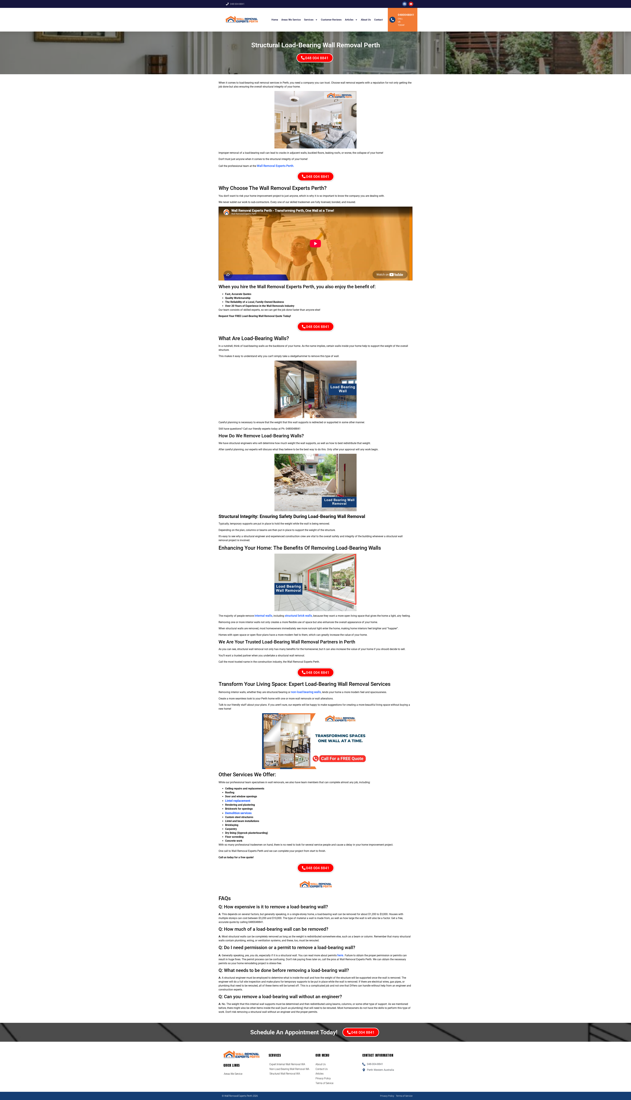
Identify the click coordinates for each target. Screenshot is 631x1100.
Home (274, 19)
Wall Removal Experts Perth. (275, 166)
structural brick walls (298, 615)
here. (340, 955)
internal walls (263, 615)
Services (309, 19)
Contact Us (322, 1069)
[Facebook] (404, 4)
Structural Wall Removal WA (284, 1073)
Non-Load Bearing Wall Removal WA (289, 1069)
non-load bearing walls (306, 692)
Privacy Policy (323, 1078)
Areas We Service (291, 19)
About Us (366, 19)
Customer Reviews (331, 19)
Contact (378, 19)
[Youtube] (411, 4)
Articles (349, 19)
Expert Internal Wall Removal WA (287, 1064)
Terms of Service (324, 1083)
